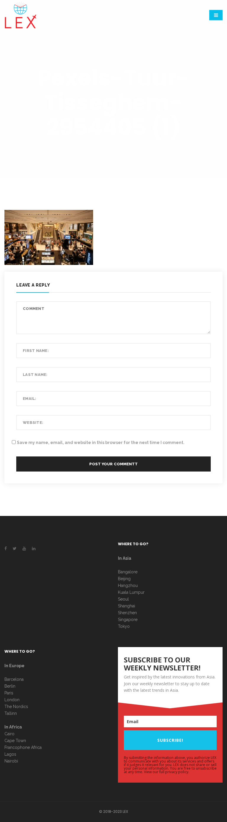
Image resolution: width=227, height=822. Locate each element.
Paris (8, 693)
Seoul (123, 599)
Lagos (10, 754)
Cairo (9, 733)
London (12, 699)
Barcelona (14, 679)
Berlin (9, 686)
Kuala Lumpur (131, 592)
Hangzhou (128, 585)
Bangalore (127, 572)
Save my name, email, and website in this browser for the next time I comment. (100, 442)
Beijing (124, 578)
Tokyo (124, 626)
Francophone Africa (23, 747)
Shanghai (126, 606)
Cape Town (15, 740)
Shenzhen (127, 612)
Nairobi (11, 761)
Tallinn (10, 713)
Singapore (127, 619)
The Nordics (16, 706)
